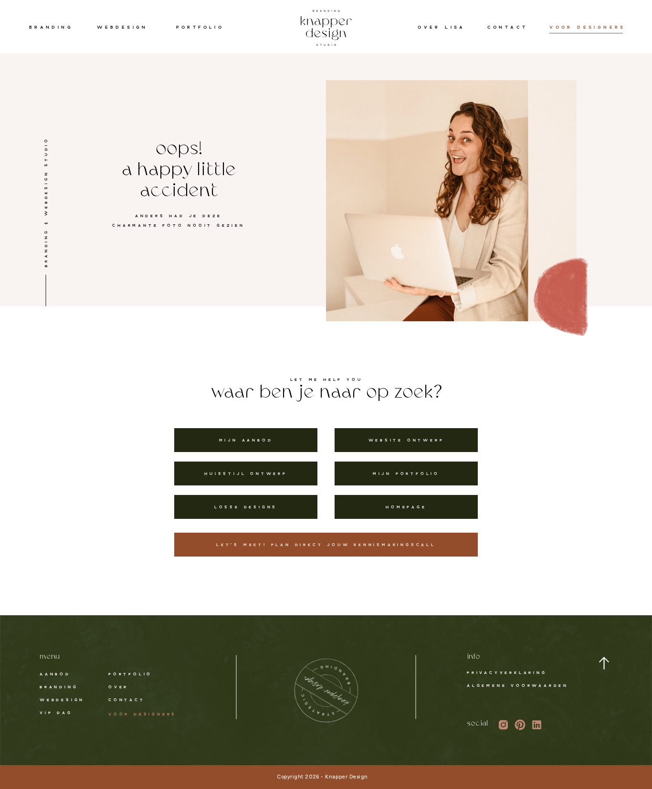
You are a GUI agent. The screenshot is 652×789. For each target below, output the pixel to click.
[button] (604, 663)
